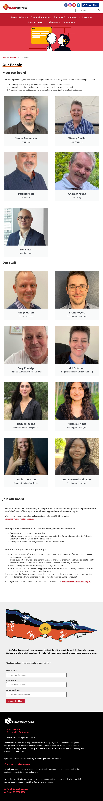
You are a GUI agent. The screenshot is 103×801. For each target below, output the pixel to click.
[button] (90, 5)
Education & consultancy (66, 17)
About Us (13, 57)
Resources (87, 17)
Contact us (67, 22)
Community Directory (41, 17)
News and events (36, 22)
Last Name (11, 680)
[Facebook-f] (66, 5)
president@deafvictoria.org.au (19, 519)
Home (14, 17)
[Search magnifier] (99, 10)
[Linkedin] (78, 5)
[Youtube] (74, 5)
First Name (11, 670)
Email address (12, 690)
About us (53, 22)
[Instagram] (70, 5)
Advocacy (23, 17)
